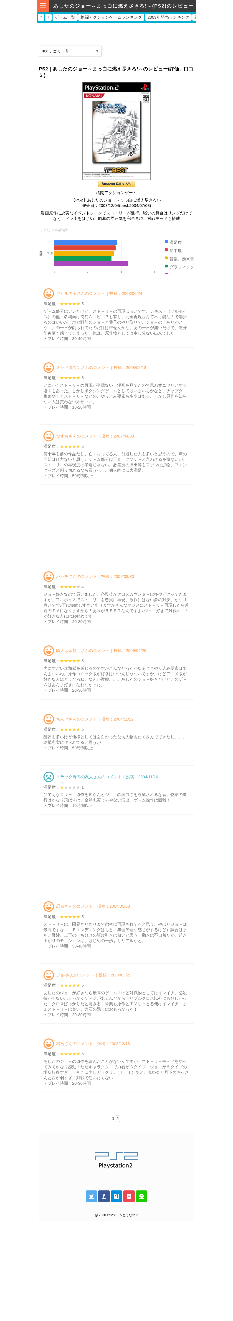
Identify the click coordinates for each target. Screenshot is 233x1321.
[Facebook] (104, 1196)
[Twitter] (91, 1196)
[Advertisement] (116, 32)
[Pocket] (129, 1196)
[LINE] (141, 1196)
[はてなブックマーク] (116, 1196)
